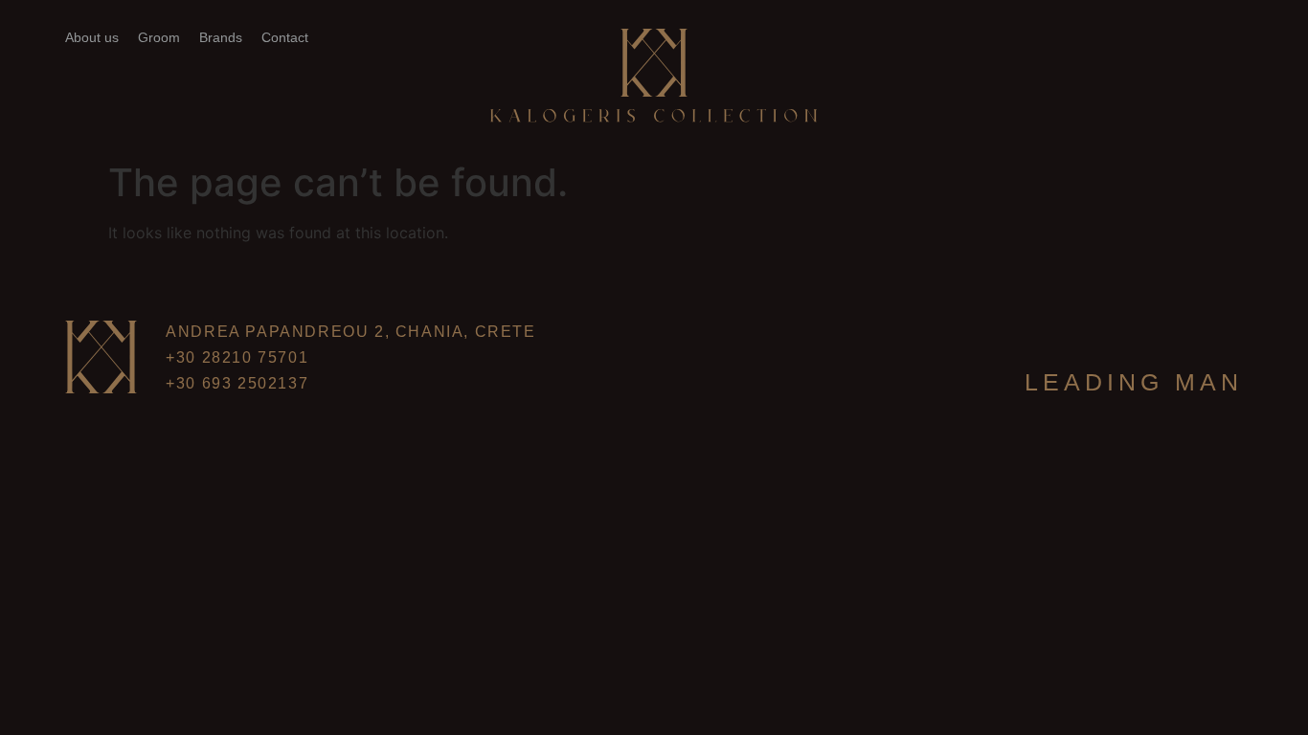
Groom (159, 37)
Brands (220, 37)
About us (92, 37)
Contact (284, 37)
